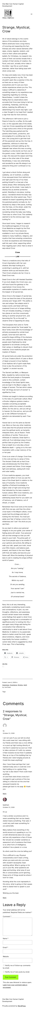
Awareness (5, 685)
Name (5, 938)
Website (6, 956)
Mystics (20, 685)
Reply (4, 793)
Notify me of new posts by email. (17, 972)
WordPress (22, 1006)
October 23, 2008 (8, 733)
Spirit (25, 685)
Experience (13, 685)
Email (5, 947)
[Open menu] (31, 14)
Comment (7, 916)
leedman (6, 805)
